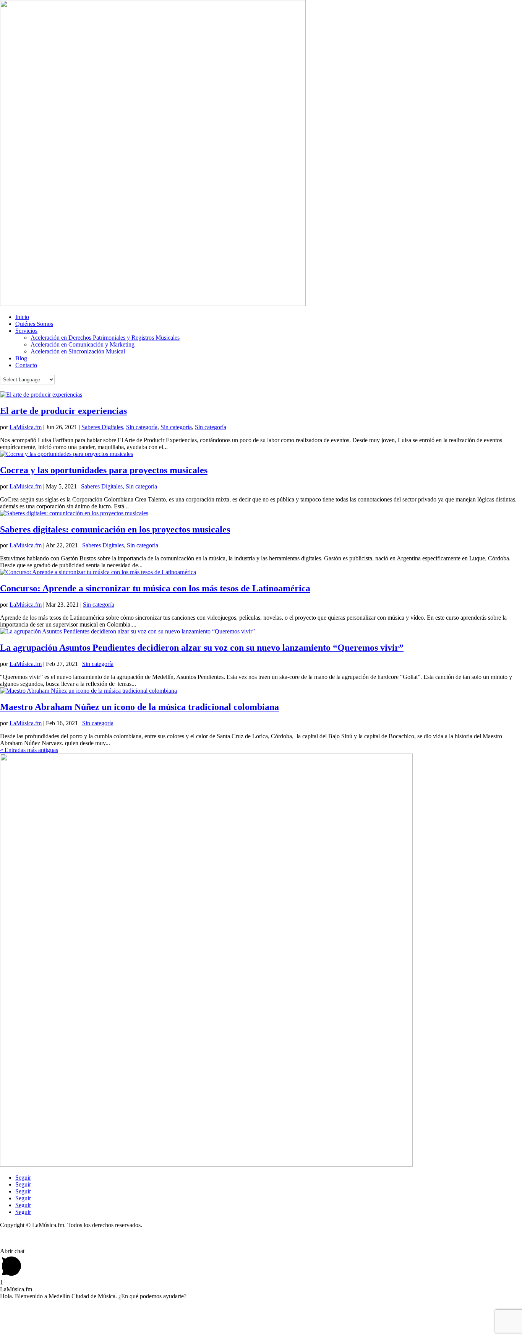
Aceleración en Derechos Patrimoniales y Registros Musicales (105, 337)
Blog (21, 358)
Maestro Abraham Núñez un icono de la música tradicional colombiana (139, 707)
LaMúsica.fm (26, 427)
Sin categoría (141, 427)
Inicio (22, 317)
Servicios (26, 330)
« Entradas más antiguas (29, 750)
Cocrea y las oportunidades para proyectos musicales (104, 470)
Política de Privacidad (26, 1238)
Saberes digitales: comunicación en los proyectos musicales (115, 529)
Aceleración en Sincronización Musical (78, 351)
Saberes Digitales (102, 427)
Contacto (26, 365)
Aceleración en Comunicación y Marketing (83, 344)
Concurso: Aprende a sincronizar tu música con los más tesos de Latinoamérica (155, 588)
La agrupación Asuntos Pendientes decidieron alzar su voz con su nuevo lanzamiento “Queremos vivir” (202, 648)
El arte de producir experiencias (63, 411)
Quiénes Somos (34, 324)
